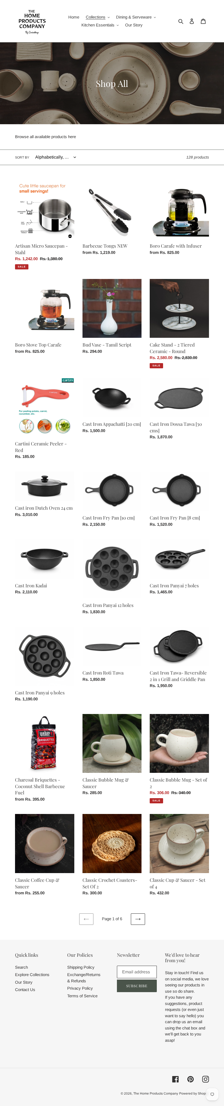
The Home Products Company (155, 1093)
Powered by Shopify (194, 1093)
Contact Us (25, 989)
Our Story (24, 982)
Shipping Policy (81, 967)
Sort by (22, 157)
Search (21, 967)
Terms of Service (82, 995)
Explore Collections (32, 974)
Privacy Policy (80, 988)
